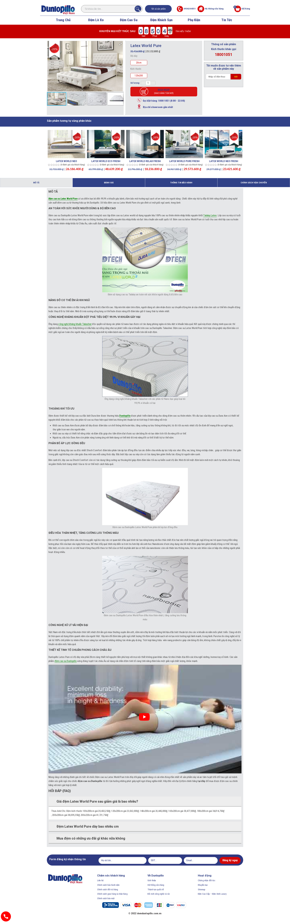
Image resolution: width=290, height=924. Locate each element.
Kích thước (135, 68)
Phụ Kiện (194, 20)
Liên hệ (100, 880)
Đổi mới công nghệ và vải (159, 894)
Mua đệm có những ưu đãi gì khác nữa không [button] (91, 838)
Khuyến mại (203, 885)
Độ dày (133, 55)
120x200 (139, 75)
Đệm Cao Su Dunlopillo (128, 24)
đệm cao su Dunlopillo (66, 661)
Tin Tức (226, 20)
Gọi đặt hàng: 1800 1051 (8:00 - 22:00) (163, 100)
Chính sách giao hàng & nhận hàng (112, 894)
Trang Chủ (63, 20)
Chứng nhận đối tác (206, 880)
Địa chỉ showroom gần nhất (157, 107)
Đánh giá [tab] (109, 182)
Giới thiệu (152, 880)
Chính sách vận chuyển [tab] (254, 182)
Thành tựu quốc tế (156, 889)
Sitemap (201, 889)
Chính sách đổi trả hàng (107, 889)
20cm (139, 62)
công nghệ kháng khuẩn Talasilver (75, 324)
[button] (120, 44)
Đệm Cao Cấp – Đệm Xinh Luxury (212, 894)
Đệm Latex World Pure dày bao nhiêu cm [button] (88, 826)
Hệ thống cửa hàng (214, 8)
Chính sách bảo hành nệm (108, 885)
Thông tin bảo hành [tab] (181, 182)
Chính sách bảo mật (106, 898)
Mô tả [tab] (36, 182)
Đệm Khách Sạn (161, 20)
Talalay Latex (210, 215)
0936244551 (189, 8)
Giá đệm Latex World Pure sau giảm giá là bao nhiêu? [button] (97, 801)
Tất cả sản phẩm (158, 9)
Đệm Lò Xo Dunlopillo (96, 24)
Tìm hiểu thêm (183, 31)
